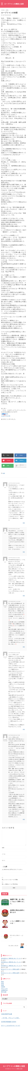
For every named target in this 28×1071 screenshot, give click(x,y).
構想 (2, 981)
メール (3, 854)
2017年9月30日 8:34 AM (14, 652)
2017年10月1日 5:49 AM (14, 483)
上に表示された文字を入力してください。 (12, 869)
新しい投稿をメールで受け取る (10, 884)
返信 (24, 522)
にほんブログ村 (5, 416)
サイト (3, 860)
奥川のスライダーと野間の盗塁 (10, 969)
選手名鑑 (3, 992)
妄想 (2, 983)
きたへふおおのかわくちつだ (10, 1025)
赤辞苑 (3, 987)
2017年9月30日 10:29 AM (14, 601)
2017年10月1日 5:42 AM (14, 528)
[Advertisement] (14, 436)
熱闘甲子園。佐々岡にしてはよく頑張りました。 (17, 901)
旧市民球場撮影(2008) (8, 1021)
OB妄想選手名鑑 (6, 1014)
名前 (3, 847)
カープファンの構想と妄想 (14, 4)
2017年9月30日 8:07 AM (14, 735)
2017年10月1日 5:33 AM (14, 557)
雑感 (4, 473)
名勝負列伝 (4, 990)
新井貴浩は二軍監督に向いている (11, 958)
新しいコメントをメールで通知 (10, 879)
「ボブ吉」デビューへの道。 (10, 1018)
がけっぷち (4, 988)
